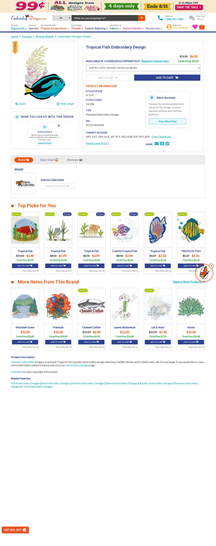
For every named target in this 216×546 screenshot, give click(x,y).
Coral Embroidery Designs (37, 386)
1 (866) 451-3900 (174, 19)
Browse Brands (45, 36)
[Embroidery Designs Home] (28, 17)
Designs (27, 36)
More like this (30, 270)
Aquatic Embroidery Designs (156, 383)
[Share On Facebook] (162, 144)
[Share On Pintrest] (167, 144)
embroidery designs (77, 365)
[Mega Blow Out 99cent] (108, 6)
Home (14, 36)
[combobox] (105, 18)
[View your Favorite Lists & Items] (195, 27)
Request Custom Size (155, 61)
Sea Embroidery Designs (56, 383)
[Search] (141, 18)
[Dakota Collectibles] (25, 183)
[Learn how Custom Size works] (59, 126)
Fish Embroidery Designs (25, 383)
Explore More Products (188, 281)
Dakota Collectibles (22, 361)
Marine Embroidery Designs (88, 383)
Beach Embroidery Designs (122, 383)
